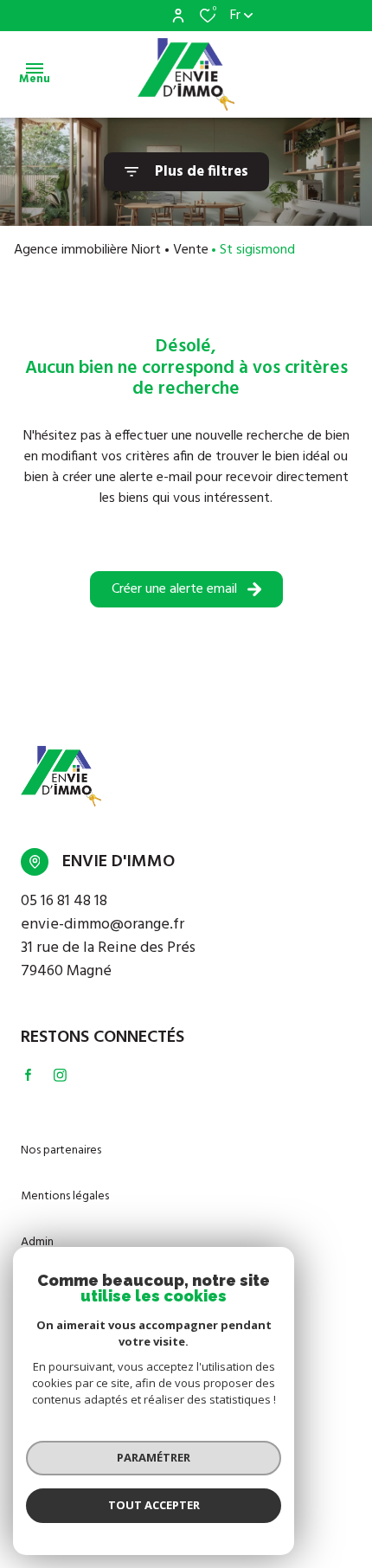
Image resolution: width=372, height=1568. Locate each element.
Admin (37, 1242)
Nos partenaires (61, 1150)
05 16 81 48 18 (64, 901)
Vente (190, 250)
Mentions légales (65, 1196)
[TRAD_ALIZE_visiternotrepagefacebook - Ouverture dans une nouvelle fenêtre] (28, 1075)
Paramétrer (153, 1457)
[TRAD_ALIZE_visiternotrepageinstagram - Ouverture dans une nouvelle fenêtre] (60, 1075)
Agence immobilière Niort (87, 250)
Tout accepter (154, 1505)
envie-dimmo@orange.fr (102, 924)
